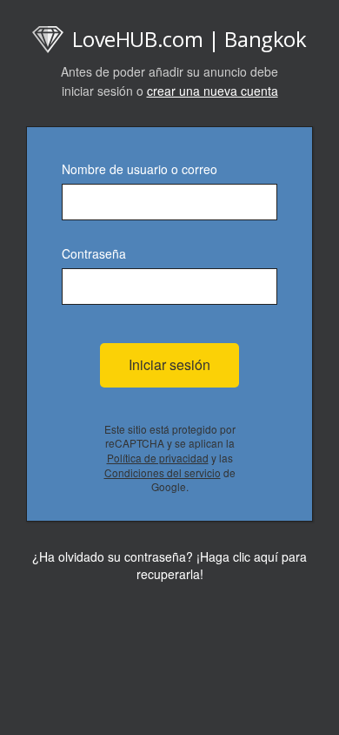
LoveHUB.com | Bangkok (189, 38)
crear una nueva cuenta (212, 90)
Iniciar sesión (169, 364)
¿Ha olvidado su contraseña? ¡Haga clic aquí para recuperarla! (169, 565)
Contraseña (94, 253)
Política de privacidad (158, 457)
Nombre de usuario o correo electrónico (139, 170)
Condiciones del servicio (162, 472)
